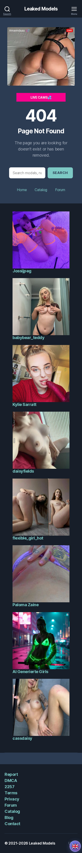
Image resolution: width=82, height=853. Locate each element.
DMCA (11, 780)
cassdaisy (22, 738)
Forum (60, 189)
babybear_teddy (28, 337)
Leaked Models (41, 8)
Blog (9, 817)
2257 (9, 786)
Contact (12, 823)
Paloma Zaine (25, 604)
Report (11, 774)
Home (22, 189)
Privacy (12, 799)
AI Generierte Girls (30, 671)
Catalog (41, 189)
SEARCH (60, 173)
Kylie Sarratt (24, 404)
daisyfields (23, 471)
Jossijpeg (22, 271)
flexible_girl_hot (28, 538)
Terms (11, 792)
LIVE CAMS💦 (41, 97)
